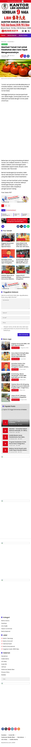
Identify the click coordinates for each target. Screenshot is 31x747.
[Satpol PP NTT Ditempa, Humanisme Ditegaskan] (23, 269)
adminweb (3, 55)
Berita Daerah (20, 255)
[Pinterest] (9, 729)
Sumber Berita (25, 214)
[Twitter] (21, 226)
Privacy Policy (5, 672)
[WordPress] (12, 729)
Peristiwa (4, 623)
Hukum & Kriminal (6, 629)
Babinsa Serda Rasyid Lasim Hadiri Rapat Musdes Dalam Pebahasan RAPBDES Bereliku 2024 (18, 449)
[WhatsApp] (28, 226)
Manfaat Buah (12, 210)
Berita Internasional (9, 646)
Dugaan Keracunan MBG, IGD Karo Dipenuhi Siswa (7, 244)
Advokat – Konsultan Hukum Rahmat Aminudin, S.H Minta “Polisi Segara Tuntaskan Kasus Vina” (18, 429)
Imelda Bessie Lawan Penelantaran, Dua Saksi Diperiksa (16, 436)
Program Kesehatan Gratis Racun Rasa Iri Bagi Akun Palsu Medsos (17, 442)
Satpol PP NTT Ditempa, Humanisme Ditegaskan (23, 277)
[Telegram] (24, 226)
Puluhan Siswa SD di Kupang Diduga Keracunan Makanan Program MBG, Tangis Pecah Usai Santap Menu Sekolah (7, 277)
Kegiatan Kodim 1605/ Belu (11, 649)
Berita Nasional (6, 239)
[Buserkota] (10, 31)
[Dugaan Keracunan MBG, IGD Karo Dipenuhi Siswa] (8, 237)
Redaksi (3, 675)
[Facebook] (18, 226)
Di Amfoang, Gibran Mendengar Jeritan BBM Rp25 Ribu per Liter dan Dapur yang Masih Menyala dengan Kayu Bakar (22, 261)
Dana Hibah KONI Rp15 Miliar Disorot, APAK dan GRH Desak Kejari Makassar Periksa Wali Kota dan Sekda (22, 245)
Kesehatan (4, 44)
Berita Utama (6, 255)
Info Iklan (4, 661)
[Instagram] (15, 729)
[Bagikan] (28, 56)
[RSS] (18, 729)
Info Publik (4, 626)
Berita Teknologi (8, 638)
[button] (23, 31)
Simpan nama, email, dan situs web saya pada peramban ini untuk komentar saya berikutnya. (16, 328)
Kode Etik (4, 664)
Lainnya (3, 667)
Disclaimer (4, 656)
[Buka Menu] (26, 31)
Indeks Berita (5, 659)
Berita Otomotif (8, 641)
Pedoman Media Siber (7, 669)
